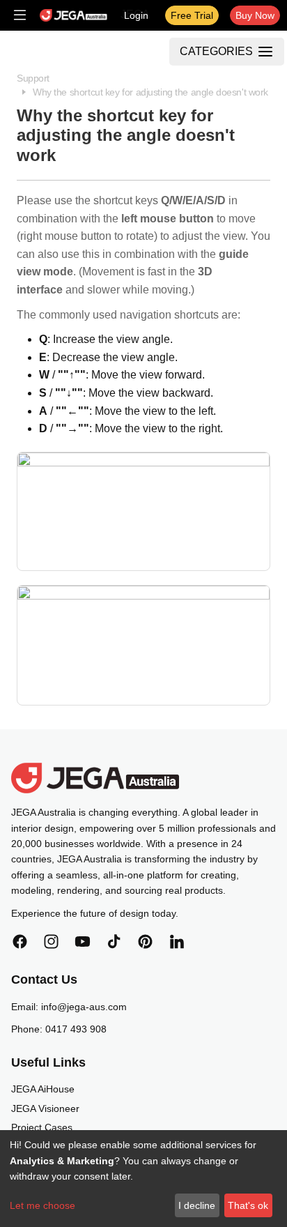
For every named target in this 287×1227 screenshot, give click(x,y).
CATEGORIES (216, 51)
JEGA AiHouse (43, 1089)
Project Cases (41, 1127)
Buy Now (254, 15)
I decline (196, 1205)
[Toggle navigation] (20, 15)
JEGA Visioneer (45, 1108)
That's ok (248, 1205)
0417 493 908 (76, 1029)
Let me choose (42, 1205)
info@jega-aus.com (84, 1006)
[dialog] (143, 1178)
